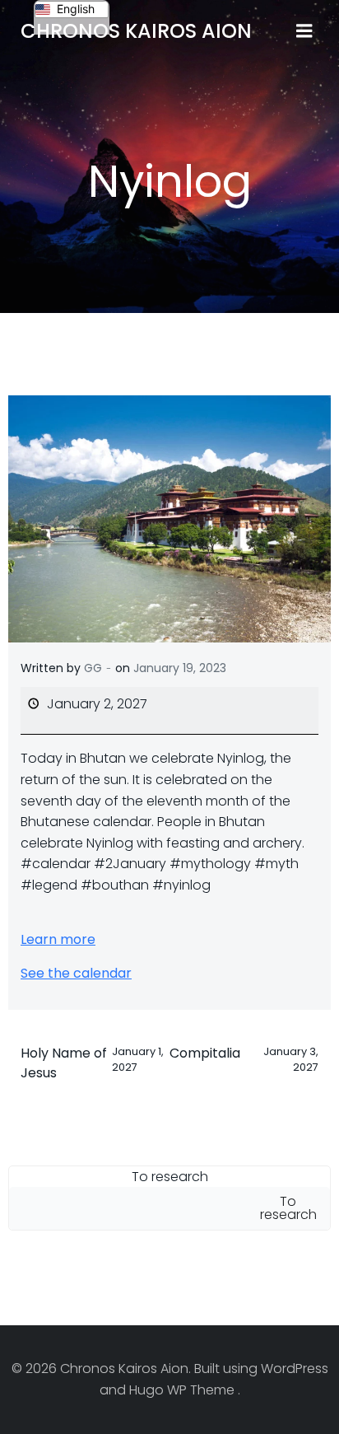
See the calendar (76, 973)
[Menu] (304, 31)
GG (93, 668)
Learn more (58, 939)
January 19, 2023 (179, 668)
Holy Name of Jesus (92, 1063)
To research (170, 1176)
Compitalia (244, 1059)
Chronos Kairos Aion (136, 30)
